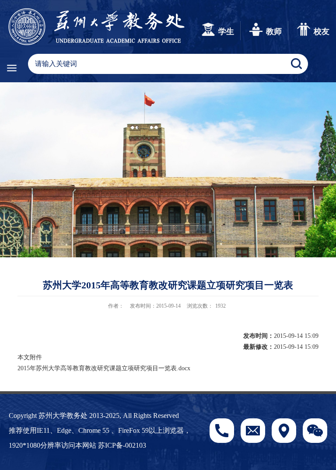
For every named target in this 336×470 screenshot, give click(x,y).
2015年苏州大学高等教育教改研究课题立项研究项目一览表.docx (104, 368)
